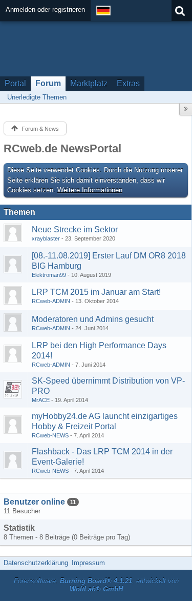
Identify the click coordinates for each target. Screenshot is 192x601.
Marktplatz (89, 83)
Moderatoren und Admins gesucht (93, 319)
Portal (15, 83)
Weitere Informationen (89, 190)
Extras (128, 83)
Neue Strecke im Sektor (75, 229)
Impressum (88, 563)
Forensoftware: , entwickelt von (96, 585)
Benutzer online (34, 501)
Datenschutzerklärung (36, 563)
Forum (48, 83)
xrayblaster (46, 238)
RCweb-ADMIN (51, 301)
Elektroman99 (49, 275)
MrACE (41, 400)
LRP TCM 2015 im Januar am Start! (96, 292)
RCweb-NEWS (50, 435)
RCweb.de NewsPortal (62, 148)
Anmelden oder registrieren (45, 9)
